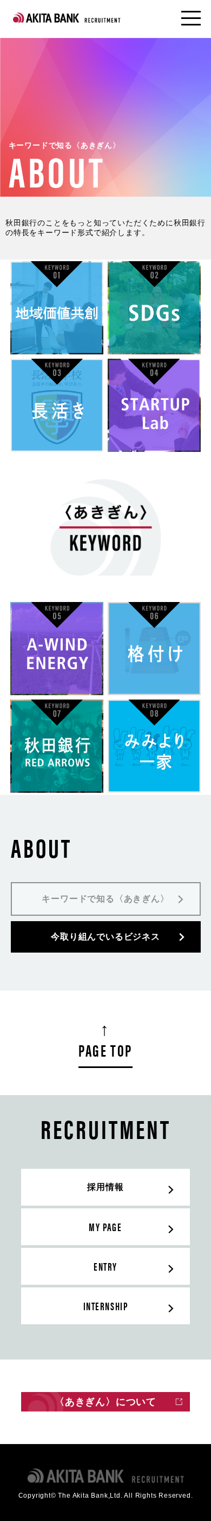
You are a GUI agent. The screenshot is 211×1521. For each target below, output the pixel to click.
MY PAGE (105, 1226)
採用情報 (105, 1187)
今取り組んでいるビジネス (105, 936)
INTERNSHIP (105, 1305)
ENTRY (105, 1266)
